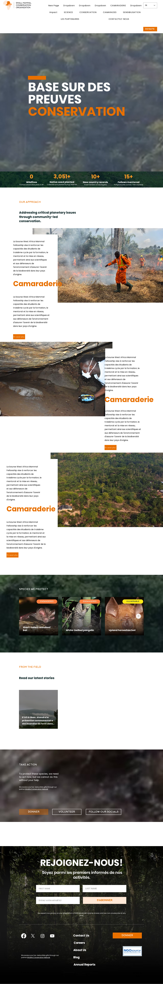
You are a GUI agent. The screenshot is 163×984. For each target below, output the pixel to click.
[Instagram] (42, 935)
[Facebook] (23, 935)
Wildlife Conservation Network (36, 789)
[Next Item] (138, 616)
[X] (32, 935)
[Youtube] (52, 935)
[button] (69, 5)
